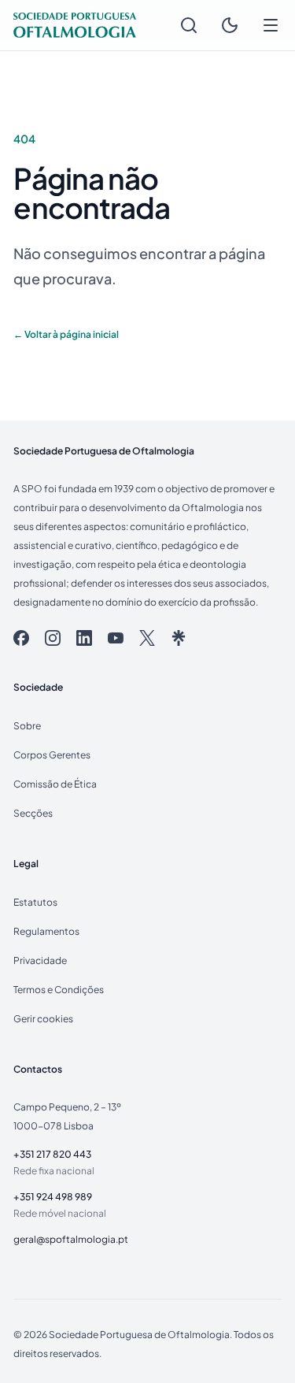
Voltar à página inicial (66, 334)
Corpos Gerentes (51, 754)
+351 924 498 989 (52, 1196)
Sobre (27, 725)
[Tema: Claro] (229, 25)
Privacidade (40, 960)
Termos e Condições (58, 989)
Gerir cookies (43, 1018)
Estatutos (35, 901)
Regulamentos (46, 931)
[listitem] (21, 638)
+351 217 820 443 (52, 1154)
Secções (33, 812)
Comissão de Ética (55, 783)
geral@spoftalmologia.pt (70, 1239)
